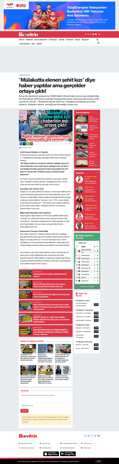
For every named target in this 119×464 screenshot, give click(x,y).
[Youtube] (98, 435)
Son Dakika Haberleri (68, 448)
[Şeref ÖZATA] (79, 189)
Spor (33, 44)
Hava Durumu (46, 443)
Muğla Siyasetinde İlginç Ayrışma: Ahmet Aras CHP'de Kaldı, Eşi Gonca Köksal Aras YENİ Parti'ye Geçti (45, 379)
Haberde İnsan (24, 75)
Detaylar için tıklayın (87, 286)
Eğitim (39, 44)
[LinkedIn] (95, 435)
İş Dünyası (53, 40)
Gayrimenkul (25, 44)
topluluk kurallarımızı (37, 417)
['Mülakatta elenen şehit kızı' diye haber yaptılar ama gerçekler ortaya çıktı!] (46, 125)
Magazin (85, 40)
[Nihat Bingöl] (79, 198)
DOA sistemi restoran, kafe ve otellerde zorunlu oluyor (91, 200)
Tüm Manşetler (46, 448)
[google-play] (68, 454)
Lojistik (61, 40)
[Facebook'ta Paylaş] (21, 143)
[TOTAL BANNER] (59, 15)
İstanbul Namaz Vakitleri (70, 443)
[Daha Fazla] (31, 143)
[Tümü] (98, 173)
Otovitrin (69, 40)
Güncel (22, 40)
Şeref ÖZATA (89, 187)
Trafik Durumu (87, 443)
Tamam (98, 461)
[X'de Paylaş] (24, 143)
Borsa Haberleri (40, 40)
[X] (88, 435)
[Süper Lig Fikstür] (98, 294)
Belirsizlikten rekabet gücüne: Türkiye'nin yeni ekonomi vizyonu (90, 191)
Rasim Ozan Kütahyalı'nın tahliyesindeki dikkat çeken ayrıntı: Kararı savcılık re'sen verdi (45, 358)
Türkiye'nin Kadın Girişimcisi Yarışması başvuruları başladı (62, 377)
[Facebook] (85, 435)
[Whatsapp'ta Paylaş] (27, 143)
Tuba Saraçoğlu (91, 205)
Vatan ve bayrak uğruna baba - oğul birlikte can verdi (91, 227)
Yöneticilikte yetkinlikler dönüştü (91, 218)
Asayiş (77, 40)
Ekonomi (29, 40)
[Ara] (99, 34)
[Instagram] (91, 435)
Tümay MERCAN (90, 214)
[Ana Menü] (98, 43)
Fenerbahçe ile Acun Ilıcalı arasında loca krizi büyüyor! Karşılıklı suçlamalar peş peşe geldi (62, 358)
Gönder (24, 411)
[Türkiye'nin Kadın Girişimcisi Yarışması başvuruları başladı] (63, 370)
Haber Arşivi (87, 448)
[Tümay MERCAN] (79, 217)
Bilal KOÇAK (89, 223)
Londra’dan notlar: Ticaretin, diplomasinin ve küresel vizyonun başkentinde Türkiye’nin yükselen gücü (91, 209)
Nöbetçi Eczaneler (26, 443)
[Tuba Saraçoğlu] (79, 208)
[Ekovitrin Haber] (28, 34)
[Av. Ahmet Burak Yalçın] (79, 179)
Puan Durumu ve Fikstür (28, 448)
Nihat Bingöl (90, 196)
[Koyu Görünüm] (97, 40)
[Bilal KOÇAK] (79, 226)
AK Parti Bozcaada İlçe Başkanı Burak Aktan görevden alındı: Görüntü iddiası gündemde (28, 379)
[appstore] (51, 454)
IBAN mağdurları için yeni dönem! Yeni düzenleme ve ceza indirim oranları (91, 182)
